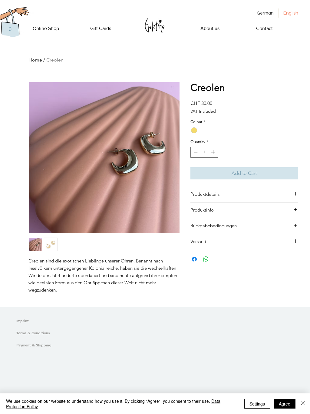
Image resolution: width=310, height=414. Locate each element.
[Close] (302, 403)
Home (35, 60)
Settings (257, 404)
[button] (10, 29)
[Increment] (213, 152)
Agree (284, 404)
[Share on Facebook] (194, 259)
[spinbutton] (204, 152)
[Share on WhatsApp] (205, 259)
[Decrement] (195, 152)
